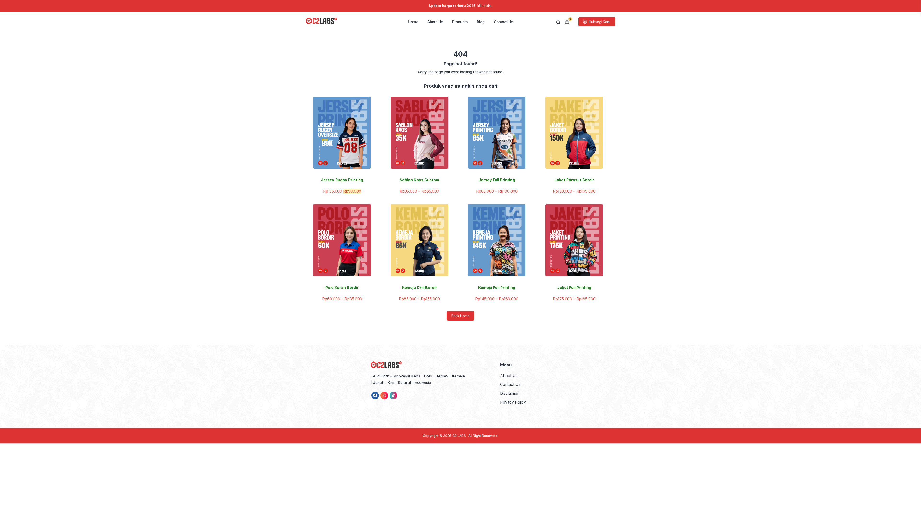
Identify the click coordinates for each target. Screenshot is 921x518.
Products (460, 21)
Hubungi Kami (599, 22)
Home (413, 21)
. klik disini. (460, 6)
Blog (481, 21)
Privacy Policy (513, 402)
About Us (435, 21)
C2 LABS (459, 436)
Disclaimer (509, 393)
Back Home (460, 316)
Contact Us (503, 21)
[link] (375, 395)
